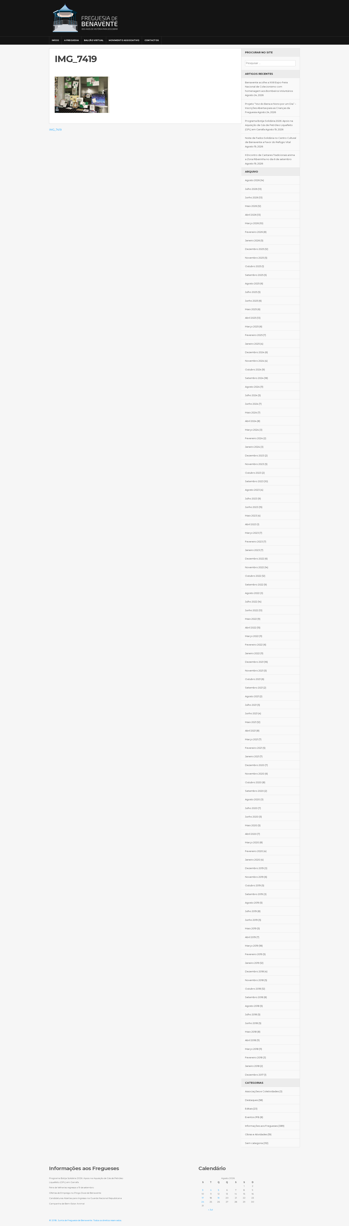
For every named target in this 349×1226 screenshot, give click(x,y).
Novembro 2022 (254, 567)
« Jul (210, 1209)
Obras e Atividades (256, 1134)
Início (55, 40)
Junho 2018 (251, 1023)
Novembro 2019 (254, 876)
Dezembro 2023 (254, 455)
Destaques (251, 1100)
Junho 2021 (251, 713)
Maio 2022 (251, 618)
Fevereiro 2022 (254, 644)
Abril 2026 (250, 214)
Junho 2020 (251, 816)
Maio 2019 (250, 928)
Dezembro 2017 (254, 1074)
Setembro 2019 (254, 894)
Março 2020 (252, 842)
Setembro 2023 (254, 481)
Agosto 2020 (252, 799)
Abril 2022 (250, 627)
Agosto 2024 (252, 386)
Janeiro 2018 (252, 1065)
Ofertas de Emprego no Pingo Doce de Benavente (75, 1193)
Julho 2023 (251, 498)
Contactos (152, 40)
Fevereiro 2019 (253, 954)
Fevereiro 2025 (254, 335)
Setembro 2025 (254, 274)
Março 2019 (251, 945)
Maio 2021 (250, 722)
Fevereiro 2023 (254, 541)
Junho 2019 (251, 919)
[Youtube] (296, 38)
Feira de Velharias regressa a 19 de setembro (71, 1187)
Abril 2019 (250, 937)
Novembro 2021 (254, 670)
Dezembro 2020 (254, 765)
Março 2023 (252, 532)
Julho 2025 (251, 292)
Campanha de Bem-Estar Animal (67, 1203)
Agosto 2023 (252, 489)
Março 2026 (252, 223)
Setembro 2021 (254, 687)
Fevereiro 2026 (254, 231)
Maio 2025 (251, 309)
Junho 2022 (251, 610)
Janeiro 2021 (252, 756)
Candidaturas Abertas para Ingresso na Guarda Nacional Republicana (85, 1198)
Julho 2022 (251, 601)
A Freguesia (71, 40)
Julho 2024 (251, 395)
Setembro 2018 (254, 997)
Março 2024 (252, 429)
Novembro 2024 (254, 360)
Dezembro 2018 (254, 971)
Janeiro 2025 (252, 343)
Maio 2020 (251, 825)
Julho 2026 (251, 188)
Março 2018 (251, 1048)
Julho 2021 (251, 704)
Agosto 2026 (252, 180)
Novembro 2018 (254, 980)
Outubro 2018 (253, 988)
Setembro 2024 (254, 378)
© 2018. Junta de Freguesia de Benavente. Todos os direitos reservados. (85, 1220)
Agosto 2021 (252, 696)
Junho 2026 (251, 197)
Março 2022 (252, 636)
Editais (249, 1108)
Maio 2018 (251, 1031)
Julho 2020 (251, 808)
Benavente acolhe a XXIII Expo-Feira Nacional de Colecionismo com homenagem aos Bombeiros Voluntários (269, 86)
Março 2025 (252, 326)
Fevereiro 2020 (254, 851)
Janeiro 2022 (252, 653)
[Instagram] (291, 38)
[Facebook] (286, 38)
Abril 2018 (250, 1040)
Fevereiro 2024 (254, 438)
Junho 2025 (251, 300)
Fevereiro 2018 (253, 1057)
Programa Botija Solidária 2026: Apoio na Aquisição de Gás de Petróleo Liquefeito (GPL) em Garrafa (269, 125)
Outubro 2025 (253, 266)
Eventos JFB (252, 1117)
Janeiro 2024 (252, 446)
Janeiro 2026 (252, 240)
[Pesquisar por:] (270, 63)
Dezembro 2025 (254, 249)
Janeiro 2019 (252, 962)
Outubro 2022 (253, 575)
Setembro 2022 (254, 584)
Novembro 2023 (254, 464)
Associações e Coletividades (262, 1091)
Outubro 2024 (253, 369)
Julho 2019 (251, 911)
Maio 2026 (251, 206)
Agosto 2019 (252, 902)
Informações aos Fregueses (261, 1125)
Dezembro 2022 (254, 558)
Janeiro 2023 (252, 550)
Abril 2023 (250, 524)
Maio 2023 (251, 515)
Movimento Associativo (124, 40)
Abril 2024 (250, 421)
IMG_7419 (55, 129)
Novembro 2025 (254, 257)
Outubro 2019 (253, 885)
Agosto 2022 (252, 593)
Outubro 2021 (253, 679)
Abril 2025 (250, 317)
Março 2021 (251, 739)
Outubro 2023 (253, 472)
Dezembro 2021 (254, 661)
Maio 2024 (251, 412)
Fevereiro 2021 (253, 747)
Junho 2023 (251, 507)
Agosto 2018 (252, 1005)
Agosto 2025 (252, 283)
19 (219, 1197)
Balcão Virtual (93, 40)
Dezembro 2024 (254, 352)
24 (202, 1201)
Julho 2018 (251, 1014)
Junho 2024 (251, 403)
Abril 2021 (250, 730)
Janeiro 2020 (252, 859)
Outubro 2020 (253, 782)
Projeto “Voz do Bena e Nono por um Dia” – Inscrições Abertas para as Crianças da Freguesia (270, 108)
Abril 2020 (251, 833)
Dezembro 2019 (254, 868)
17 (203, 1197)
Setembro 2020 (254, 790)
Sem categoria (254, 1143)
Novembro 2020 (254, 773)
